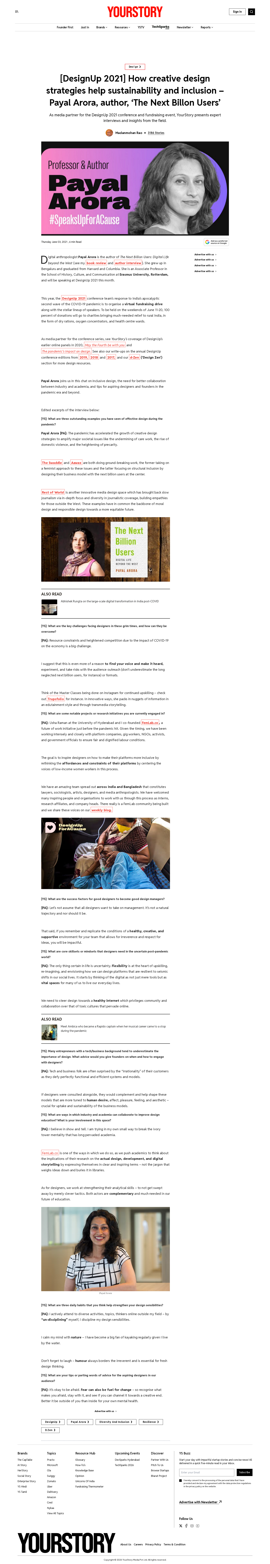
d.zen (48, 1430)
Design (133, 66)
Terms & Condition (174, 1544)
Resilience (149, 1422)
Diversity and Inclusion (114, 1422)
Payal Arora (78, 1422)
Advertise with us (104, 1411)
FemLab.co (50, 1153)
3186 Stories (156, 133)
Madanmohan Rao (128, 132)
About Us (125, 1544)
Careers (138, 1544)
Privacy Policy (153, 1544)
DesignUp (51, 1422)
